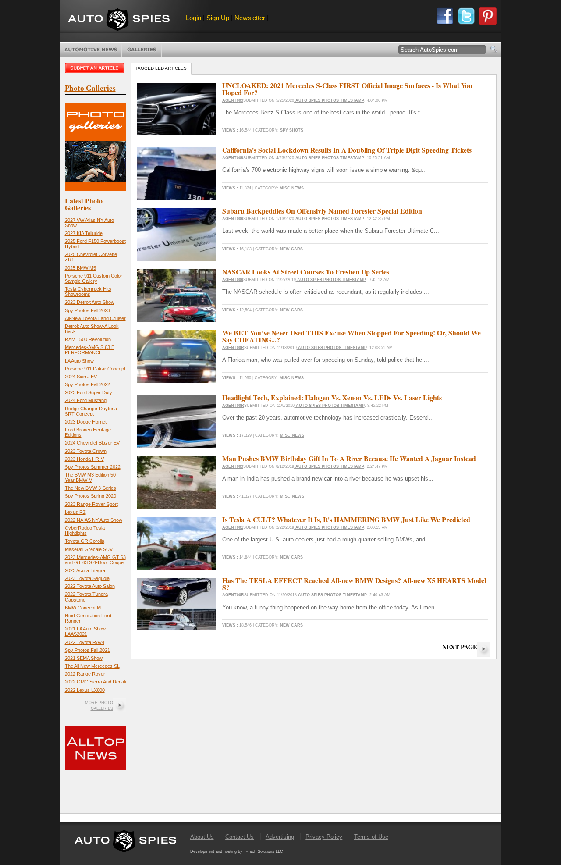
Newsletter (249, 17)
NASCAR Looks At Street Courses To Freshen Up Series (305, 272)
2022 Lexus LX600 (85, 690)
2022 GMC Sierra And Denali (95, 681)
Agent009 (232, 100)
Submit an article (95, 68)
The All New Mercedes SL (92, 666)
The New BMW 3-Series (90, 488)
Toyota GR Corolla (84, 541)
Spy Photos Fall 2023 (87, 310)
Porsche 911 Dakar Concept (95, 368)
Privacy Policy (323, 836)
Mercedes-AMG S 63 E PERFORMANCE (89, 350)
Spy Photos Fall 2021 (87, 650)
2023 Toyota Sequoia (87, 578)
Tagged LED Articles (161, 68)
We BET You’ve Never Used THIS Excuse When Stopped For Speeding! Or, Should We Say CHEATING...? (351, 336)
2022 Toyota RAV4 (84, 642)
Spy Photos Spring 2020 (90, 495)
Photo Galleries (142, 50)
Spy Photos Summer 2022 (93, 467)
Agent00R (233, 347)
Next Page (459, 646)
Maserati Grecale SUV (89, 549)
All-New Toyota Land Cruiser (95, 318)
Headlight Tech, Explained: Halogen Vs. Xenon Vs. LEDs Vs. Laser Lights (332, 397)
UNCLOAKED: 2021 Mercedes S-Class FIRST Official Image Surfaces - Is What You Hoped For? (347, 88)
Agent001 (232, 527)
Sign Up (217, 17)
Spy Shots (291, 130)
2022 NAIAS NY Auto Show (93, 520)
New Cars (291, 249)
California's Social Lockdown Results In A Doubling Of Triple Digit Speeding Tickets (347, 150)
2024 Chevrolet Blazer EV (92, 442)
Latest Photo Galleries (84, 204)
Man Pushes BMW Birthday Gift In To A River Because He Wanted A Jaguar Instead (349, 458)
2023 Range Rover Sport (91, 504)
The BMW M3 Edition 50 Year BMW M (90, 477)
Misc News (292, 188)
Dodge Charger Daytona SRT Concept (91, 411)
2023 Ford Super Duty (88, 392)
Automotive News (91, 50)
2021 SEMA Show (84, 658)
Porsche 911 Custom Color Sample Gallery (93, 278)
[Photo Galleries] (95, 188)
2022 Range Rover (85, 673)
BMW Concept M (83, 607)
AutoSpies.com (118, 20)
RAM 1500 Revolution (88, 339)
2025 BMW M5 (80, 268)
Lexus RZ (75, 512)
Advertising (280, 836)
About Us (202, 836)
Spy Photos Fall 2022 (87, 384)
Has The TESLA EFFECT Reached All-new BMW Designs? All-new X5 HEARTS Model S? (354, 583)
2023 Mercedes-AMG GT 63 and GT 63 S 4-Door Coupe (95, 560)
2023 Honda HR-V (84, 459)
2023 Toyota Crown (86, 451)
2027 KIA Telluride (84, 233)
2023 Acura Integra (85, 570)
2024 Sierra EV (81, 376)
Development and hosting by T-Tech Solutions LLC (236, 851)
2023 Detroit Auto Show (89, 302)
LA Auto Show (79, 360)
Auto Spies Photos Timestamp (329, 100)
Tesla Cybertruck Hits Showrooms (88, 291)
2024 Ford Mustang (86, 400)
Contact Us (239, 836)
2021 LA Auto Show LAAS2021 (85, 631)
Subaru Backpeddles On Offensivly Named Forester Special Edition (322, 211)
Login (193, 17)
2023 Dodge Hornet (86, 421)
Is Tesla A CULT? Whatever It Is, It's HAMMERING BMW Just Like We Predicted (346, 519)
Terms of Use (371, 836)
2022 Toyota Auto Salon (90, 586)
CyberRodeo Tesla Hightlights (85, 530)
